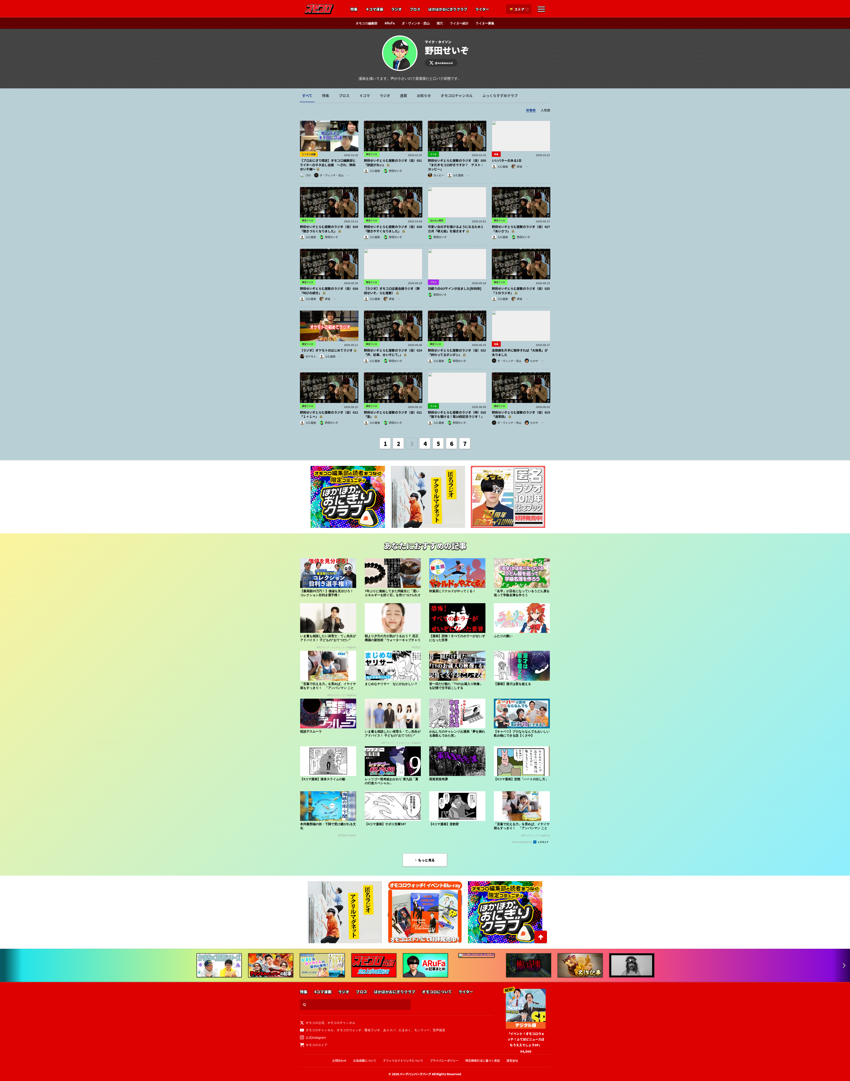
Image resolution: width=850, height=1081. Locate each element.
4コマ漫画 (322, 992)
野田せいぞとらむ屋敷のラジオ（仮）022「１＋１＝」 (329, 414)
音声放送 (439, 1030)
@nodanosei (444, 63)
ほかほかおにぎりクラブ (447, 9)
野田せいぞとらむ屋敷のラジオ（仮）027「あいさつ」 (521, 228)
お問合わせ (339, 1060)
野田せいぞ (395, 171)
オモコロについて (437, 992)
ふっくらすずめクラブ (500, 95)
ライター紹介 (459, 23)
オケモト (310, 356)
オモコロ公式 (315, 1022)
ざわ (308, 175)
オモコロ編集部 (366, 23)
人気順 (545, 110)
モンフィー (422, 1030)
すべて (307, 95)
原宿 (519, 166)
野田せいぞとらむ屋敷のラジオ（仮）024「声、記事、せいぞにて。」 (393, 352)
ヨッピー (438, 175)
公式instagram (316, 1037)
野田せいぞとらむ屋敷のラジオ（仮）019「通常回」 (521, 414)
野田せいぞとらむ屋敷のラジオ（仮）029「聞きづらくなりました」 (329, 228)
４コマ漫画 (374, 9)
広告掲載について (364, 1060)
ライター (482, 9)
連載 (403, 95)
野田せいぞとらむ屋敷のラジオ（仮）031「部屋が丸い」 (393, 162)
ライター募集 (485, 23)
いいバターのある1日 (507, 160)
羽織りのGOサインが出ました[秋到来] (454, 288)
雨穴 (440, 23)
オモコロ (319, 9)
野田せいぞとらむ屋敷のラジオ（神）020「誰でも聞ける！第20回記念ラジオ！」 (457, 414)
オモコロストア (316, 1044)
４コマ (364, 95)
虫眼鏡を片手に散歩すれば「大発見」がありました (520, 352)
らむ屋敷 (374, 171)
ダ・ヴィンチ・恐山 (416, 23)
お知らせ (424, 95)
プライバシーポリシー (444, 1060)
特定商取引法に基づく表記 (482, 1060)
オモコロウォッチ (349, 1030)
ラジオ (396, 9)
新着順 (530, 110)
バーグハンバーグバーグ (415, 1074)
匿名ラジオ (372, 1030)
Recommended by (522, 842)
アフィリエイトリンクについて (403, 1060)
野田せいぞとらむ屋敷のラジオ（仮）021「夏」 (393, 414)
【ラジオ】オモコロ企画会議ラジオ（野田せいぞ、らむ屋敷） (392, 290)
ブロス (415, 9)
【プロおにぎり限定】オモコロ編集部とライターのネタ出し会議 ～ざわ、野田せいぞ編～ (328, 164)
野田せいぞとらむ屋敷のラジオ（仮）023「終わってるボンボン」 (457, 352)
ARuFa (389, 23)
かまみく (405, 1030)
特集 (353, 9)
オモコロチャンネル (457, 95)
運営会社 (512, 1060)
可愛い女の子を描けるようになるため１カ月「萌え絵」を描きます (456, 228)
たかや (534, 361)
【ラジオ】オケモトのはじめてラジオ (326, 350)
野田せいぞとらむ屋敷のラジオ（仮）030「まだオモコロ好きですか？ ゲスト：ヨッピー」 (457, 164)
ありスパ (389, 1030)
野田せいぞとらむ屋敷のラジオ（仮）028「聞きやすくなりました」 (393, 228)
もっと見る (426, 860)
